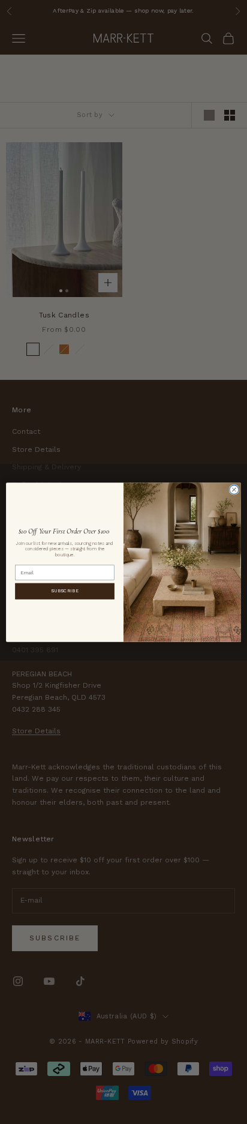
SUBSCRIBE (65, 591)
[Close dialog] (234, 489)
